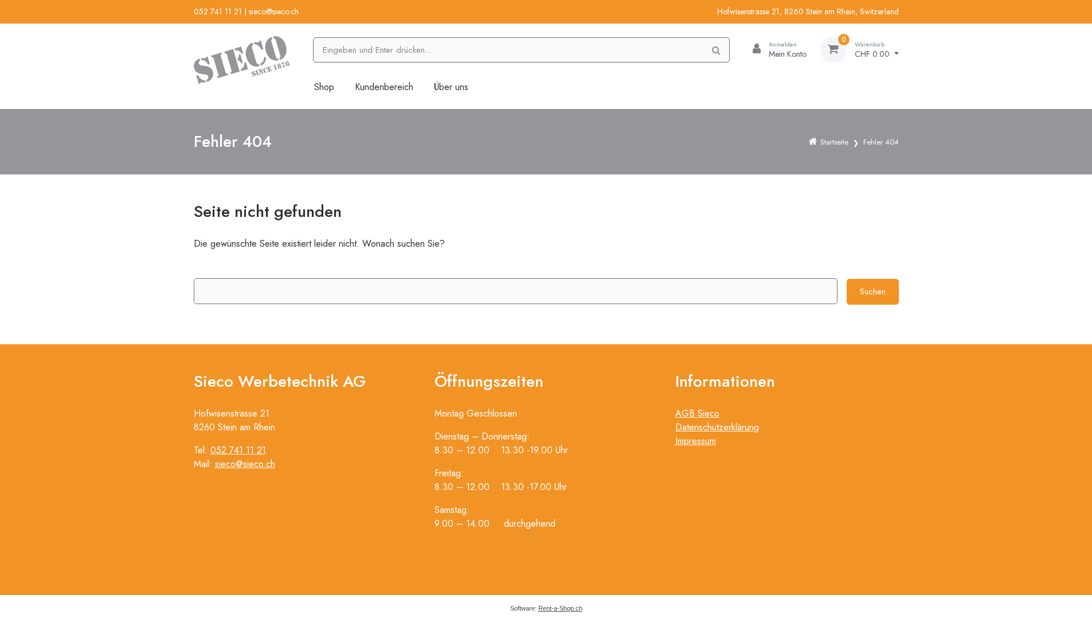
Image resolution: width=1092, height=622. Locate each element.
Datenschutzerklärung (717, 427)
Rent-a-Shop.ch (560, 608)
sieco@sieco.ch (274, 11)
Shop (324, 87)
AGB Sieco (697, 413)
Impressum (695, 441)
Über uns (451, 87)
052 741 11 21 (218, 11)
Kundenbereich (384, 87)
